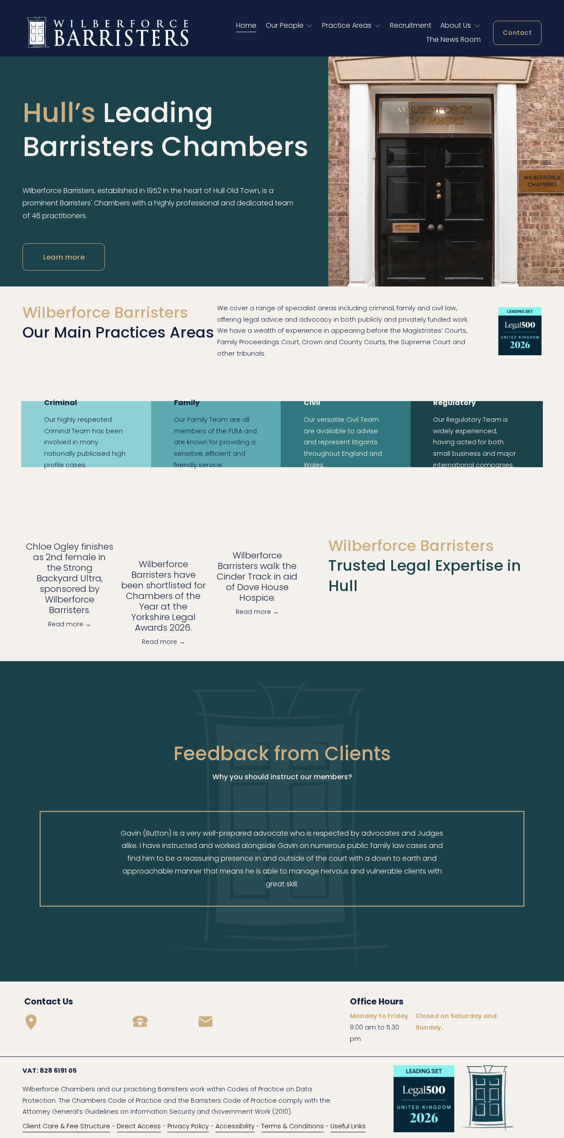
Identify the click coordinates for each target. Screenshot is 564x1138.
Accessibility (235, 1126)
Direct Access (139, 1126)
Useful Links (348, 1126)
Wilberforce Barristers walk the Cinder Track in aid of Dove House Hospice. (257, 576)
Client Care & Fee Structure (66, 1126)
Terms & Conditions (292, 1126)
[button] (286, 507)
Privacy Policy (188, 1126)
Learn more (64, 257)
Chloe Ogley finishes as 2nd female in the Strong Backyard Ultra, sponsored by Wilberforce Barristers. (69, 578)
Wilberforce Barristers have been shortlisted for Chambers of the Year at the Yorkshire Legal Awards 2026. (163, 596)
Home (246, 25)
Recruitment (410, 25)
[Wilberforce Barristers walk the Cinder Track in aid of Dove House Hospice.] (257, 530)
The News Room (453, 39)
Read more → (69, 624)
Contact (517, 32)
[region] (282, 859)
